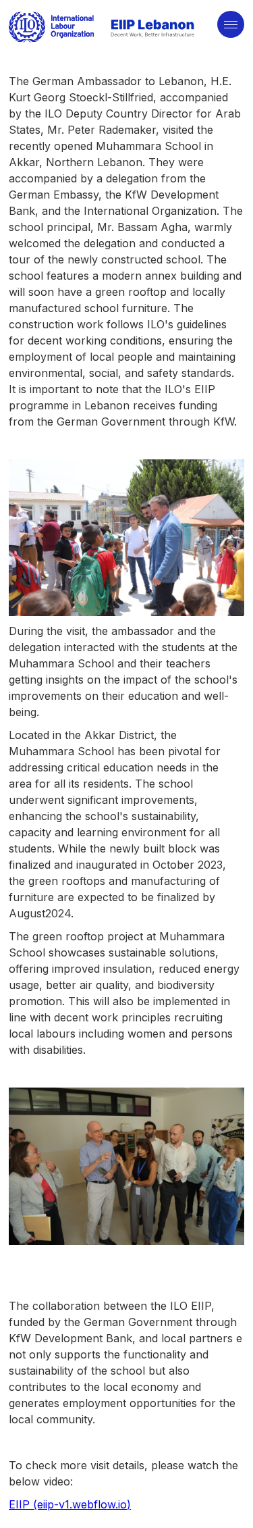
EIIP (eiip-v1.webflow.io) (70, 1504)
